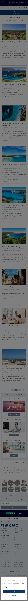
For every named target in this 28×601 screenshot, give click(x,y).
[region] (14, 588)
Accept (13, 591)
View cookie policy (6, 587)
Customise (14, 595)
